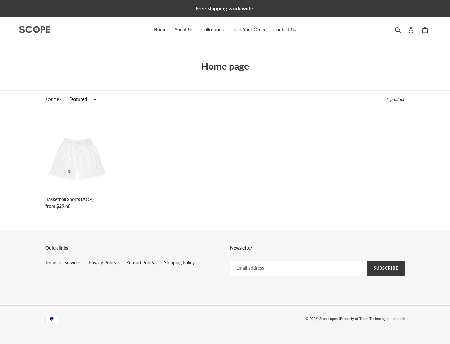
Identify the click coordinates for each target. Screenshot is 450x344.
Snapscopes (328, 318)
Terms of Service (62, 262)
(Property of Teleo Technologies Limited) (372, 318)
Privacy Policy (102, 262)
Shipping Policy (179, 262)
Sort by (53, 99)
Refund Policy (140, 262)
